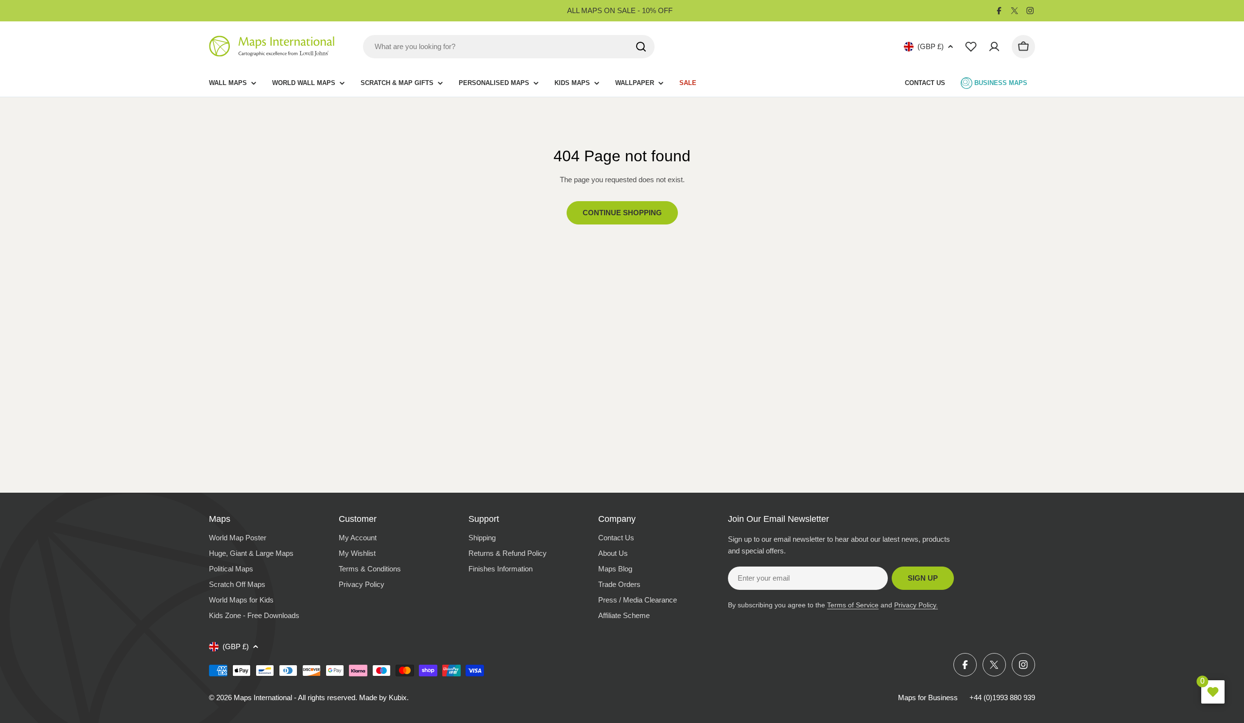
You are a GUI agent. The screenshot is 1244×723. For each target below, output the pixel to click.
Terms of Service (853, 605)
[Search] (641, 46)
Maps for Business (928, 697)
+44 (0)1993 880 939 (1002, 697)
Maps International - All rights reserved (294, 697)
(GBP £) (930, 46)
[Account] (994, 46)
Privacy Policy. (916, 605)
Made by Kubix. (384, 697)
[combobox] (509, 46)
